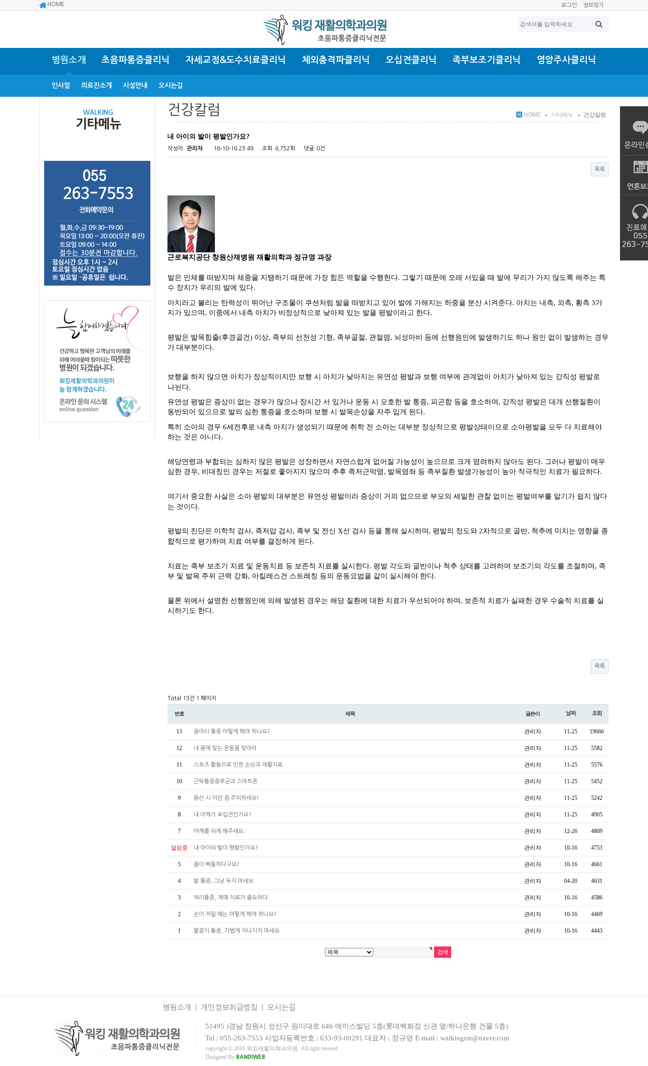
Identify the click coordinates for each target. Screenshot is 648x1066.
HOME (55, 4)
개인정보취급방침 (229, 1007)
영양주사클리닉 (566, 60)
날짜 (570, 713)
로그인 (569, 5)
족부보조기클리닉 (487, 60)
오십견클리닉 (411, 60)
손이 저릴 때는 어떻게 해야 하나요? (235, 914)
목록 (599, 169)
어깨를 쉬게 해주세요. (219, 831)
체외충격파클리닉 (336, 60)
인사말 (61, 85)
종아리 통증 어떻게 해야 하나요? (232, 731)
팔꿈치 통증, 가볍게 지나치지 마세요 (236, 931)
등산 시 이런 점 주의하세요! (226, 798)
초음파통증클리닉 (136, 60)
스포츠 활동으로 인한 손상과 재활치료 (238, 765)
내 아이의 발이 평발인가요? (226, 848)
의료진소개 (96, 85)
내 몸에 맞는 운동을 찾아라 (225, 748)
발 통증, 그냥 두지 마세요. (224, 881)
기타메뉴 (562, 114)
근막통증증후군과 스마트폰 (226, 781)
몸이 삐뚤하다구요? (217, 864)
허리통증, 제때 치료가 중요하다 (231, 897)
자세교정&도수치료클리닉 (235, 60)
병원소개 (69, 60)
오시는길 (170, 85)
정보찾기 (593, 5)
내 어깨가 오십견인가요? (222, 814)
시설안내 (135, 85)
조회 (597, 713)
